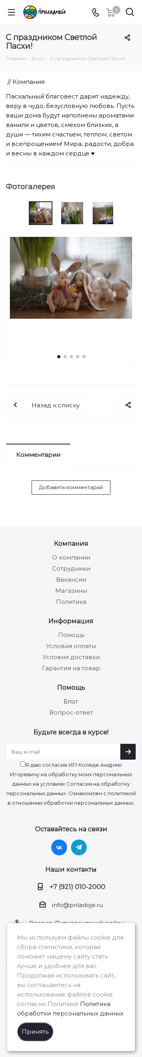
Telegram (79, 847)
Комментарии (38, 454)
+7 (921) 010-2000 (77, 887)
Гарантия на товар (71, 668)
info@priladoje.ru (77, 905)
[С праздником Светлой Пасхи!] (71, 277)
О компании (71, 557)
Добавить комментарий (71, 487)
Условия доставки (71, 657)
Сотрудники (71, 568)
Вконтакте (59, 847)
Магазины (71, 590)
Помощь (71, 635)
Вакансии (71, 579)
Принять (35, 1031)
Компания (71, 543)
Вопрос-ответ (71, 712)
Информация (71, 621)
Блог (71, 701)
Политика (71, 601)
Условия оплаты (71, 646)
